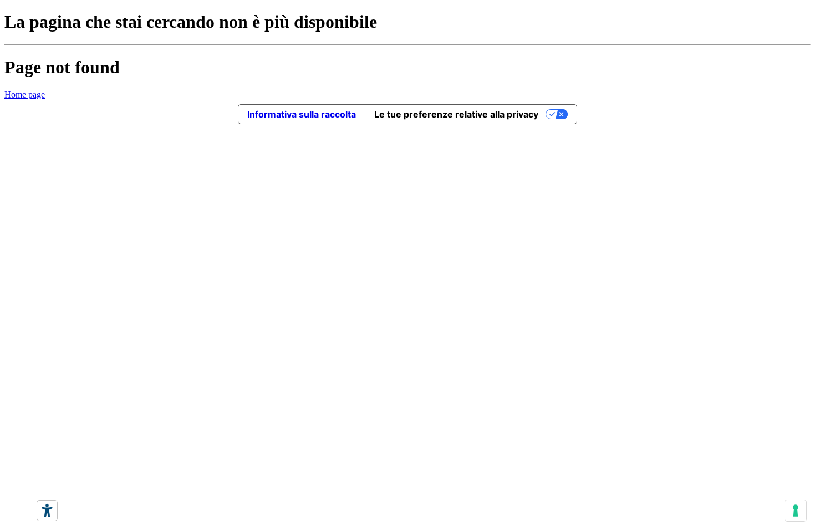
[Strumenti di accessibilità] (47, 510)
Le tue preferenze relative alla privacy (456, 114)
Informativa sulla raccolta (301, 114)
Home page (24, 94)
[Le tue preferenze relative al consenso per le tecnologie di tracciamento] (795, 510)
